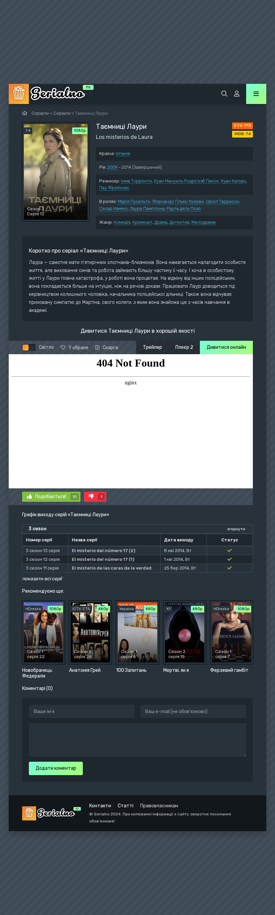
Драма (160, 222)
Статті (125, 806)
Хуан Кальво (233, 180)
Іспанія (123, 153)
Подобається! (56, 496)
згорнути (236, 529)
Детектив (179, 222)
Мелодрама (203, 222)
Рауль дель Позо (184, 208)
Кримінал (142, 222)
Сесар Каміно (113, 208)
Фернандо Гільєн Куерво (178, 201)
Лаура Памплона (147, 208)
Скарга (110, 348)
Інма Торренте (136, 180)
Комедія (122, 222)
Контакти (100, 806)
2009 (113, 167)
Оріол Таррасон (222, 201)
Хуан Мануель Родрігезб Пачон (186, 180)
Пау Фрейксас (114, 187)
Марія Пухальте (134, 201)
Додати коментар (56, 768)
